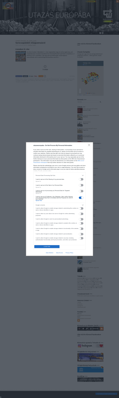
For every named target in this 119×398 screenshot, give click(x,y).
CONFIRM (47, 246)
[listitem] (59, 175)
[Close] (89, 145)
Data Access (59, 252)
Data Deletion (49, 252)
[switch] (81, 179)
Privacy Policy (69, 252)
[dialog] (59, 199)
